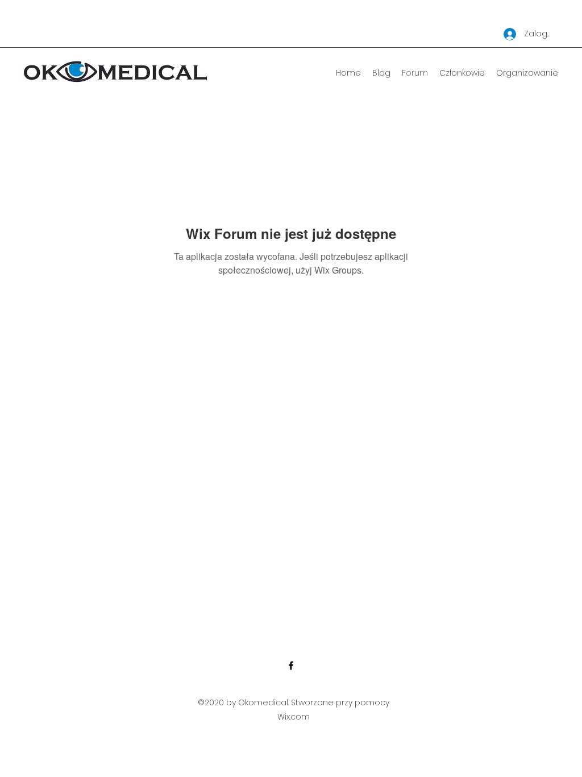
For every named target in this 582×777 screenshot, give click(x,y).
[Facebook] (291, 665)
